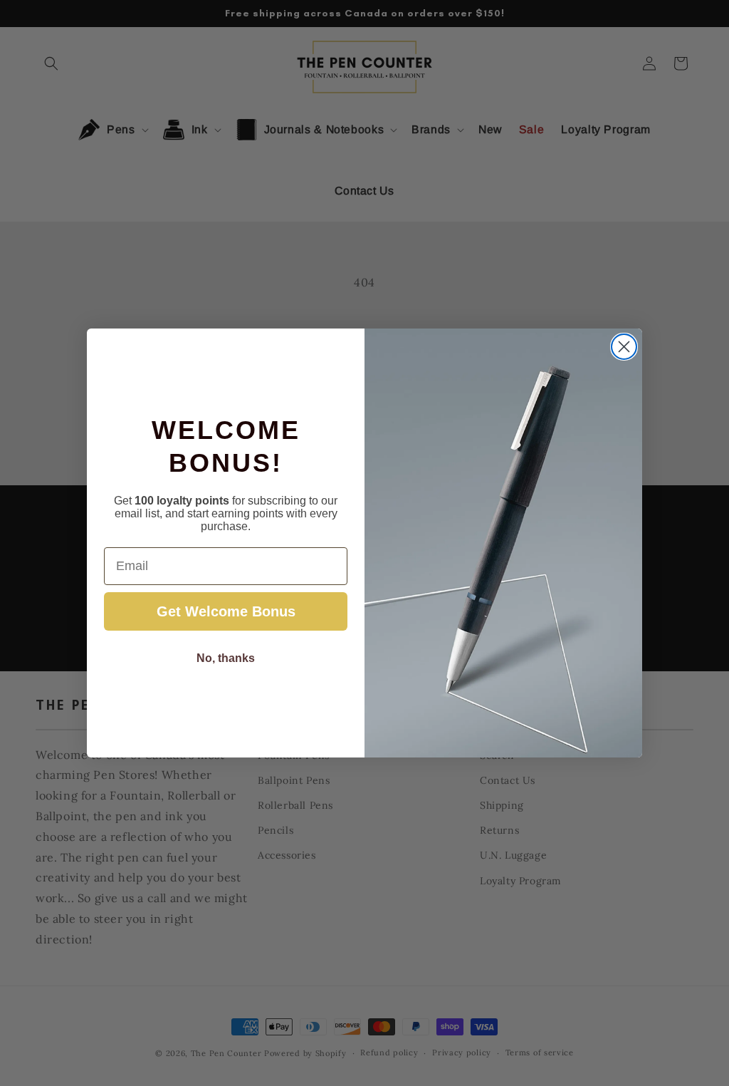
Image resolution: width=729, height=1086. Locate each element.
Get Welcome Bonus (226, 611)
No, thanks (225, 658)
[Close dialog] (624, 346)
